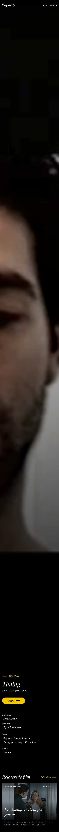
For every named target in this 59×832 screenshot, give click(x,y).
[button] (44, 5)
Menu (53, 5)
